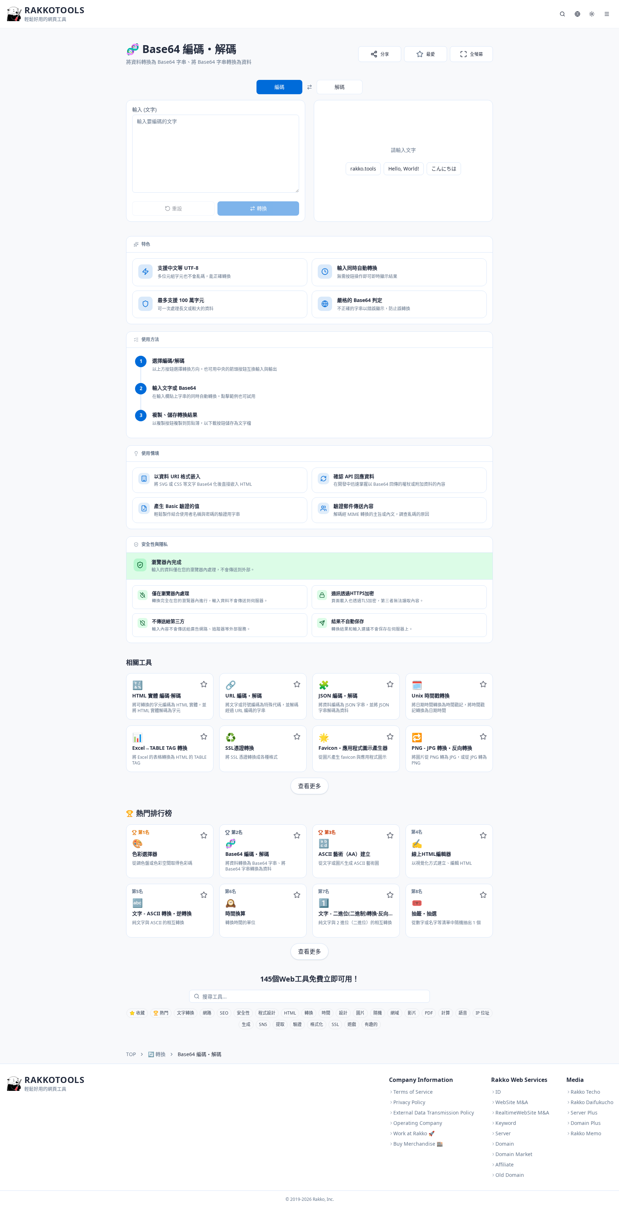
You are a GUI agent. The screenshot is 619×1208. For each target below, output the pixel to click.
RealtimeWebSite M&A (522, 1112)
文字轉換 (185, 1013)
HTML (290, 1013)
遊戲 (351, 1024)
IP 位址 (482, 1013)
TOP (131, 1054)
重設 (177, 208)
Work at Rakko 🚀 (414, 1133)
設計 (343, 1013)
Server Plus (584, 1112)
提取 (280, 1024)
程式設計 (266, 1013)
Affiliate (504, 1164)
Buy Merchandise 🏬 (418, 1143)
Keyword (505, 1123)
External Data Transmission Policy (433, 1112)
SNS (263, 1024)
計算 (445, 1013)
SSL (335, 1024)
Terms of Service (413, 1091)
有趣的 (371, 1024)
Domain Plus (586, 1123)
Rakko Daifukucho (592, 1102)
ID (498, 1091)
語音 (463, 1013)
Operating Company (417, 1123)
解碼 (340, 86)
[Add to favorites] (204, 684)
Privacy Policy (409, 1102)
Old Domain (509, 1174)
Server (503, 1133)
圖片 (360, 1013)
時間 (326, 1013)
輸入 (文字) (144, 109)
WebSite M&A (511, 1102)
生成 (246, 1024)
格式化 (316, 1024)
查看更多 (309, 786)
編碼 (279, 86)
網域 (394, 1013)
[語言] (577, 14)
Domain (504, 1143)
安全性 (243, 1013)
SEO (224, 1013)
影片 (412, 1013)
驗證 (297, 1024)
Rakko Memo (586, 1133)
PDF (429, 1013)
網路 (207, 1013)
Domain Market (513, 1154)
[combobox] (315, 996)
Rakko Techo (585, 1091)
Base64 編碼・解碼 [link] (199, 1054)
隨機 (377, 1013)
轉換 (308, 1013)
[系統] (592, 14)
